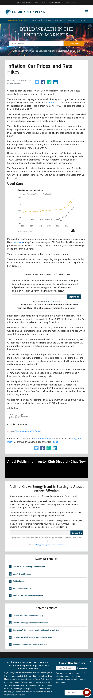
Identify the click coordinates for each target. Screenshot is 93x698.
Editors (71, 20)
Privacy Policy (60, 545)
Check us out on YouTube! (28, 431)
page (55, 442)
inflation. (52, 102)
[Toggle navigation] (86, 12)
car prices (18, 242)
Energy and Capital (42, 545)
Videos (82, 20)
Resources (60, 20)
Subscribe (77, 533)
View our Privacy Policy (52, 301)
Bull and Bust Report (43, 438)
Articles (36, 20)
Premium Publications (18, 20)
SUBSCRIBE (73, 43)
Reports (47, 20)
